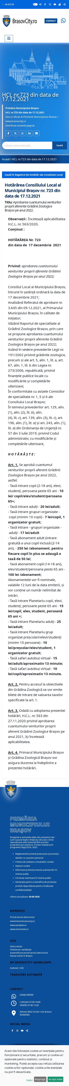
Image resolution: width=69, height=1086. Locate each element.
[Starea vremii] (59, 4)
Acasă (6, 159)
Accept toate (55, 1079)
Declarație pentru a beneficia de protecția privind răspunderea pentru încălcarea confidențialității (35, 886)
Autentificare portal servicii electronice (29, 952)
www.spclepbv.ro (18, 925)
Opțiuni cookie (22, 865)
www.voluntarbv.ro (19, 929)
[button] (8, 133)
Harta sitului (16, 946)
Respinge (40, 1079)
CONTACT (51, 20)
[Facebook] (45, 4)
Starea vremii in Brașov (21, 955)
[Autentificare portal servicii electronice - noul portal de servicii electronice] (40, 4)
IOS (22, 968)
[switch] (35, 4)
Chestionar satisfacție (20, 949)
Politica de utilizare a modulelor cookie (34, 861)
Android (14, 968)
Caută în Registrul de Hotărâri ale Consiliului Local (34, 174)
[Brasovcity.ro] (20, 20)
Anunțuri (9, 4)
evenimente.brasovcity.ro (22, 921)
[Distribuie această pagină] (64, 4)
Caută (59, 145)
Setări (29, 1080)
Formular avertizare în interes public (33, 878)
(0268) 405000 (26, 994)
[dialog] (34, 1065)
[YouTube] (54, 4)
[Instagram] (50, 4)
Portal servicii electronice (22, 917)
